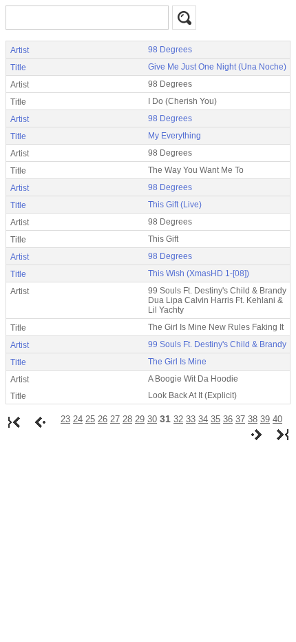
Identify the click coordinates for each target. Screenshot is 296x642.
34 (203, 419)
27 (115, 419)
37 (240, 419)
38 (252, 419)
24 (78, 419)
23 (65, 419)
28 (127, 419)
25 (90, 419)
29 (140, 419)
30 (152, 419)
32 (178, 419)
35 (215, 419)
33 (190, 419)
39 (265, 419)
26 (102, 419)
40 (277, 419)
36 (228, 419)
